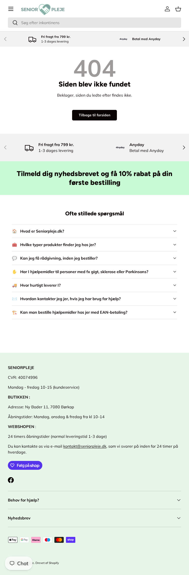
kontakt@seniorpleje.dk (84, 446)
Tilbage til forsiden (94, 115)
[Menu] (10, 8)
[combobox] (94, 22)
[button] (178, 8)
